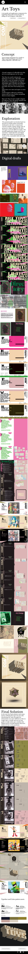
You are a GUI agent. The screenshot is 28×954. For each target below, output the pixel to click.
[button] (21, 18)
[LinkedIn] (23, 952)
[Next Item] (24, 108)
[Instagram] (17, 952)
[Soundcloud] (20, 952)
